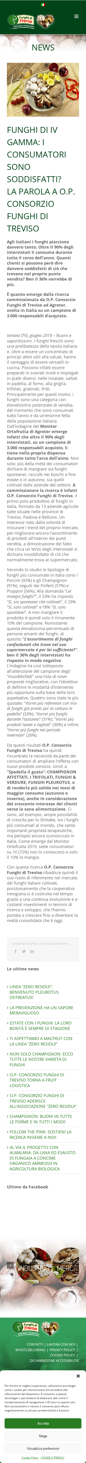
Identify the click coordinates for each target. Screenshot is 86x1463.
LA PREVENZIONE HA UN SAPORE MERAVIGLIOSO (41, 1010)
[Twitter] (24, 951)
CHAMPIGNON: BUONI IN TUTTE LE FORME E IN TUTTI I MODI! (41, 1119)
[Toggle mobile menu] (76, 16)
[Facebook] (15, 951)
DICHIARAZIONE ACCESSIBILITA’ (54, 1360)
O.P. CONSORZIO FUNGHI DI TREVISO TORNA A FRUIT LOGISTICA (37, 1080)
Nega (43, 1436)
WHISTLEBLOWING (30, 1350)
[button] (78, 1376)
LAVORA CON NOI (61, 1344)
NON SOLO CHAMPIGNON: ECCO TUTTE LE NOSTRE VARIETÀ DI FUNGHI (41, 1059)
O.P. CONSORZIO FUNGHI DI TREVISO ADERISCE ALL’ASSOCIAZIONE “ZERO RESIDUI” (43, 1101)
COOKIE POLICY (62, 1355)
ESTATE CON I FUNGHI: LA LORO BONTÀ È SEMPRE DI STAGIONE (41, 1025)
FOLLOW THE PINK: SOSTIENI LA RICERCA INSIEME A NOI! (40, 1134)
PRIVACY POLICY (62, 1350)
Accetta (43, 1423)
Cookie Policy (30, 1458)
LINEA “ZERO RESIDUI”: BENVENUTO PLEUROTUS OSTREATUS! (34, 992)
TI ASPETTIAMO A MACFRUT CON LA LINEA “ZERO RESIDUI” (41, 1041)
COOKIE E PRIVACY (52, 1458)
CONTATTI (35, 1344)
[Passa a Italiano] (43, 5)
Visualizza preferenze (43, 1448)
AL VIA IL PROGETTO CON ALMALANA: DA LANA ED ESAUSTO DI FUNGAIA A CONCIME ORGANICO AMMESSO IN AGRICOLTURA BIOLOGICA (42, 1158)
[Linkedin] (32, 951)
